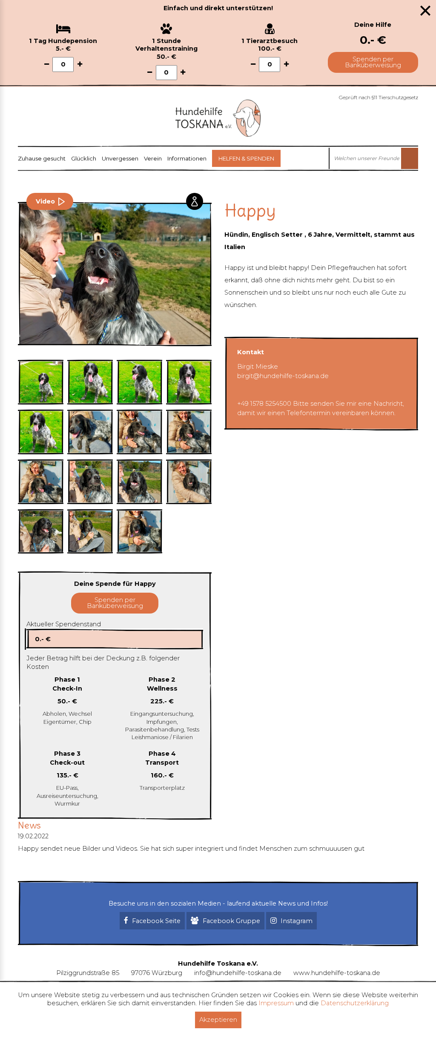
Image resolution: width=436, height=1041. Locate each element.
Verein (153, 158)
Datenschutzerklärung (355, 1003)
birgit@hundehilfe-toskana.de (283, 376)
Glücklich (83, 158)
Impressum (276, 1003)
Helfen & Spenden (246, 158)
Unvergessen (120, 158)
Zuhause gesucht (42, 158)
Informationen (187, 158)
